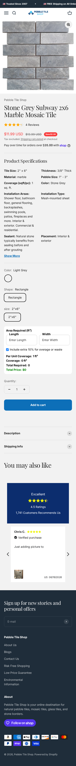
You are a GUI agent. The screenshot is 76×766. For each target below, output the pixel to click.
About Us (10, 645)
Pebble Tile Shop (15, 100)
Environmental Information (13, 682)
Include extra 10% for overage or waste (36, 349)
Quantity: (10, 381)
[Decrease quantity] (9, 389)
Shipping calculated (32, 139)
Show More (12, 255)
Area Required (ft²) (19, 330)
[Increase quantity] (24, 389)
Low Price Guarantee (18, 672)
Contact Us (11, 658)
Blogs (7, 652)
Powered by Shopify (46, 754)
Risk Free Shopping (17, 665)
